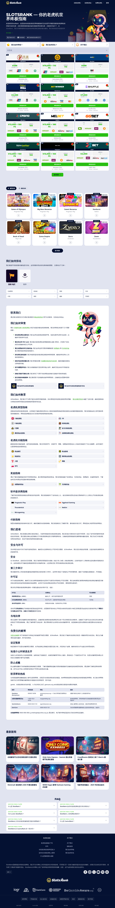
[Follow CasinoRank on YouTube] (98, 872)
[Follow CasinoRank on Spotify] (103, 872)
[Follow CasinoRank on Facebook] (85, 872)
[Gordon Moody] (55, 890)
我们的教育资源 (78, 399)
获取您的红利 (23, 76)
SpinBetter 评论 (23, 167)
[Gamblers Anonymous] (26, 890)
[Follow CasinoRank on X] (94, 872)
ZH (8, 872)
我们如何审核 (69, 850)
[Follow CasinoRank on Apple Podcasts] (107, 872)
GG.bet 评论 (92, 138)
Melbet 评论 (57, 138)
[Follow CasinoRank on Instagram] (89, 872)
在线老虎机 (77, 3)
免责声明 (51, 905)
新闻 (107, 3)
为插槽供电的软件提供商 (49, 361)
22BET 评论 (92, 167)
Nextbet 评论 (92, 79)
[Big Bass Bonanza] (44, 206)
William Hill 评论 (23, 108)
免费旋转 (57, 348)
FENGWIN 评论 (23, 79)
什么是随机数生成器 (46, 856)
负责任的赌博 (15, 635)
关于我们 (70, 843)
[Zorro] (70, 233)
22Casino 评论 (23, 138)
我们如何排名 (69, 853)
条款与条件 (18, 905)
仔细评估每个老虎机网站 (22, 328)
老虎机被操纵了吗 (47, 843)
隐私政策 (70, 846)
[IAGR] (17, 890)
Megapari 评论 (57, 167)
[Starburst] (96, 206)
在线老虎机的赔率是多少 (47, 850)
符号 (46, 846)
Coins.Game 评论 (57, 79)
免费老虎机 (98, 3)
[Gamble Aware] (79, 890)
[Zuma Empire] (44, 233)
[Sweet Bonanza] (70, 206)
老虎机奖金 (88, 3)
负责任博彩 (81, 905)
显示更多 (56, 174)
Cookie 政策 (35, 905)
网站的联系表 (38, 317)
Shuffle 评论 (92, 108)
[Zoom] (96, 233)
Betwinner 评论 (57, 108)
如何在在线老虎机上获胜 (47, 853)
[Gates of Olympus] (18, 206)
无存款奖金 (65, 348)
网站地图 (97, 905)
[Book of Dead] (18, 233)
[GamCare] (39, 890)
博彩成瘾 (66, 905)
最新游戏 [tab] (23, 188)
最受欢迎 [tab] (12, 188)
